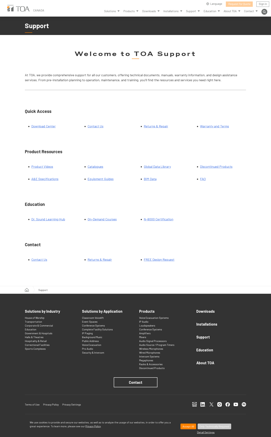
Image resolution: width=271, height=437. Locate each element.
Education (30, 329)
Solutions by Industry (42, 311)
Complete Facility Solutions (97, 329)
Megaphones (146, 360)
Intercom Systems (149, 356)
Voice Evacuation (91, 344)
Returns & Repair (156, 126)
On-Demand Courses (102, 219)
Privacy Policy (93, 426)
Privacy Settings (71, 404)
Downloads (205, 311)
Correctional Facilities (37, 344)
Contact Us (95, 126)
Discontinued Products (216, 166)
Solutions (110, 11)
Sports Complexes (35, 348)
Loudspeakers (147, 325)
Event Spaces (90, 321)
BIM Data (150, 179)
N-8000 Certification (158, 219)
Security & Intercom (93, 352)
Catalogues (95, 166)
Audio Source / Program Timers (156, 344)
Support (203, 337)
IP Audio (143, 321)
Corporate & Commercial (39, 325)
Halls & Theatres (34, 337)
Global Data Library (157, 166)
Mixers (142, 337)
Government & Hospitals (38, 333)
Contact (135, 382)
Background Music (92, 337)
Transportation (33, 321)
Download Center (43, 126)
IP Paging (87, 333)
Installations (206, 324)
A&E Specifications (44, 179)
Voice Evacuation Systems (154, 317)
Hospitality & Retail (36, 341)
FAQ (203, 179)
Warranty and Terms (214, 126)
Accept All (188, 426)
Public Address (90, 341)
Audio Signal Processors (153, 341)
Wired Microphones (149, 352)
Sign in (263, 4)
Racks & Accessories (151, 364)
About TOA (205, 363)
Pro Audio (87, 348)
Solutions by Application (102, 311)
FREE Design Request (159, 259)
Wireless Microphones (151, 348)
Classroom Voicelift (93, 317)
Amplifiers (145, 333)
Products (129, 11)
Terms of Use (32, 404)
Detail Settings (206, 432)
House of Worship (34, 317)
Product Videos (42, 166)
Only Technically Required (214, 426)
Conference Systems (93, 325)
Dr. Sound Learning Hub (48, 219)
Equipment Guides (101, 179)
